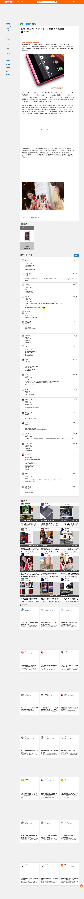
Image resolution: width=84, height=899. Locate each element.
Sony (33, 32)
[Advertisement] (48, 171)
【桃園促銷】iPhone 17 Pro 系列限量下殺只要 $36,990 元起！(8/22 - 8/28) (49, 708)
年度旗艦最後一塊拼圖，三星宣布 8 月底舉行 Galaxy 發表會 (29, 879)
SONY (8, 30)
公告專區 (8, 74)
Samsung (9, 26)
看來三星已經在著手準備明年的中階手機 (49, 879)
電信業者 (8, 64)
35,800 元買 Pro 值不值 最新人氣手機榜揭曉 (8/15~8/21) (29, 751)
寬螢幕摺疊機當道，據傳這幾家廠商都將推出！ (49, 751)
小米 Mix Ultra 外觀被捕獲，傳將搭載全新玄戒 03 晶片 (29, 623)
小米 (8, 41)
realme (8, 39)
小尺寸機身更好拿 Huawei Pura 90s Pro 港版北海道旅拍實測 (28, 666)
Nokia (8, 48)
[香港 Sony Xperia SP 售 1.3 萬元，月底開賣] (30, 563)
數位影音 (71, 695)
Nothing (8, 53)
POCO (8, 46)
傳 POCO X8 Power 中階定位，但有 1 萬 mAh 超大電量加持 (29, 708)
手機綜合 (8, 55)
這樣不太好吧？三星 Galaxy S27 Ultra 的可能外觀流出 (48, 623)
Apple (8, 28)
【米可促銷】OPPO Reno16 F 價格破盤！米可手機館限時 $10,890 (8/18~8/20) (69, 793)
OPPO (8, 35)
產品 (30, 1)
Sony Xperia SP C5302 (27, 227)
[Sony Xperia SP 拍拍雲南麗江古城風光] (69, 512)
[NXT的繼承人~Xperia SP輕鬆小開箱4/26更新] (50, 512)
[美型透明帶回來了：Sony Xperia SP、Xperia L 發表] (69, 588)
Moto (8, 51)
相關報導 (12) (27, 248)
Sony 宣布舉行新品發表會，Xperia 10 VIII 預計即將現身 (69, 836)
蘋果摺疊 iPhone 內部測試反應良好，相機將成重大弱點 (69, 623)
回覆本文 (77, 255)
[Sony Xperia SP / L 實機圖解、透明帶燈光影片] (50, 588)
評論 (81, 885)
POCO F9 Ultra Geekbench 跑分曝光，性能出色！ (69, 666)
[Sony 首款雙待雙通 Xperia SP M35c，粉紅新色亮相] (50, 563)
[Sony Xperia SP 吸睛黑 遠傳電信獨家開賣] (30, 537)
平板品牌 (8, 60)
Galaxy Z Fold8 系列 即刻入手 (31, 217)
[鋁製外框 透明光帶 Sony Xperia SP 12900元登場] (50, 537)
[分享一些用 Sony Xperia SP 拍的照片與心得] (30, 512)
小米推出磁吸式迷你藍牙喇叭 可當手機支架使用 (69, 708)
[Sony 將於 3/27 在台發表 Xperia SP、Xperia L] (30, 588)
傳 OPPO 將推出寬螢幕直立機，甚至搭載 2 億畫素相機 (29, 836)
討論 (26, 1)
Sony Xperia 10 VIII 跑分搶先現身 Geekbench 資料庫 (49, 836)
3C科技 (7, 71)
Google (8, 44)
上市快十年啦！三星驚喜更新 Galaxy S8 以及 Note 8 (68, 751)
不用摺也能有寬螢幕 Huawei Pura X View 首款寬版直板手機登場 (49, 793)
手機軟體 (8, 67)
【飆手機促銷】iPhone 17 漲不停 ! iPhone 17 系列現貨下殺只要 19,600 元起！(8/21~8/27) (29, 793)
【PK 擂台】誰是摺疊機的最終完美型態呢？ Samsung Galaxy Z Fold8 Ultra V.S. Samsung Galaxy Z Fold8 (49, 666)
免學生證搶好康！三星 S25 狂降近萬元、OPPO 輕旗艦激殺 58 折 (69, 879)
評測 (22, 1)
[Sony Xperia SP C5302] (27, 236)
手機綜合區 (32, 653)
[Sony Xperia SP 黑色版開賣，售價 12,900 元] (69, 537)
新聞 (18, 1)
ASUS (8, 37)
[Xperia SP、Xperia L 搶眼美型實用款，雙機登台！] (69, 563)
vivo (7, 32)
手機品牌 (8, 24)
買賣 (33, 1)
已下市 (26, 243)
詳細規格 (27, 246)
